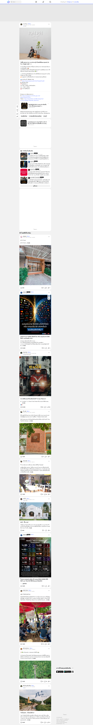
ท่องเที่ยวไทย (24, 116)
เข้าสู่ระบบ (69, 2)
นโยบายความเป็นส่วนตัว (60, 721)
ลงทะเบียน (76, 2)
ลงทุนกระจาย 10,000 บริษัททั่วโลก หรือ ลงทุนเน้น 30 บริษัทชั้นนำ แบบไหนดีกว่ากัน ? (35, 337)
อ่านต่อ (28, 243)
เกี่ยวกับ (57, 719)
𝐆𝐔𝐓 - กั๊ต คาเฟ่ (24, 522)
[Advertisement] (46, 13)
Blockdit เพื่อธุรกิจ (59, 723)
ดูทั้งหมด (35, 186)
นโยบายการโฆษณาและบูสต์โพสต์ (62, 720)
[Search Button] (11, 2)
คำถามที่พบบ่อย (66, 719)
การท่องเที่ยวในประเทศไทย (35, 116)
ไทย (63, 723)
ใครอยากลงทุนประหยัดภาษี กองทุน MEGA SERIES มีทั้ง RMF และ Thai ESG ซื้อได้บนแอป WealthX (34, 580)
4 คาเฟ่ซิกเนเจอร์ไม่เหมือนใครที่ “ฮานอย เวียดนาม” (33, 398)
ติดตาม (29, 23)
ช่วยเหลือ (61, 719)
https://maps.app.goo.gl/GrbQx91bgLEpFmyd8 (33, 81)
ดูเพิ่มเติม (25, 583)
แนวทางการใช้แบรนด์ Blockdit (61, 722)
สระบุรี (45, 116)
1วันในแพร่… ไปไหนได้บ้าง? (27, 712)
